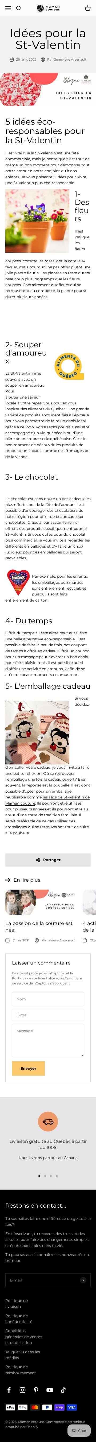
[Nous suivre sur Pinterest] (36, 1390)
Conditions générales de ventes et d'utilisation (23, 1336)
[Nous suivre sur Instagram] (22, 1390)
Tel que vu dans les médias (22, 1355)
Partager (52, 859)
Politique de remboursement (20, 1369)
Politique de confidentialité (33, 978)
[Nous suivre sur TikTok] (63, 1390)
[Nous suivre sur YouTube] (49, 1390)
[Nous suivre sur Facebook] (9, 1390)
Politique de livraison (16, 1303)
